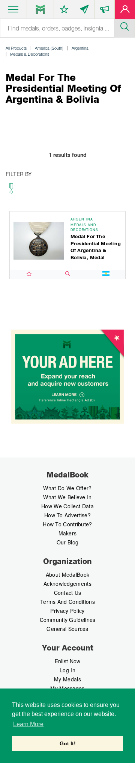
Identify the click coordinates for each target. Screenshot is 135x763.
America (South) (49, 48)
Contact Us (67, 592)
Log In (67, 670)
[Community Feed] (84, 10)
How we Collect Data (67, 506)
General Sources (67, 628)
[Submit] (124, 25)
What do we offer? (67, 488)
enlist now (68, 661)
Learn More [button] (28, 724)
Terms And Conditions (67, 601)
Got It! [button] (68, 743)
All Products (16, 48)
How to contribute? (67, 524)
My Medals (67, 679)
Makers (67, 533)
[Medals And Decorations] (11, 190)
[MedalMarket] (104, 10)
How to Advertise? (67, 515)
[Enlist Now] (125, 10)
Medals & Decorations (29, 54)
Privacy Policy (67, 610)
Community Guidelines (68, 619)
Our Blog (67, 542)
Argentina (80, 48)
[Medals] (40, 9)
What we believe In (67, 497)
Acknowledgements (68, 583)
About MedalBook (68, 574)
